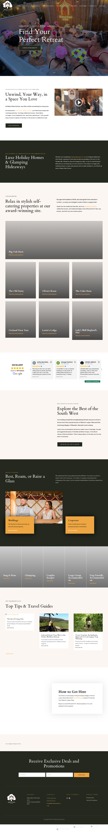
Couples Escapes (51, 576)
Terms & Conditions (91, 800)
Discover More (14, 125)
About (25, 6)
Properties (35, 6)
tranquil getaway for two (78, 157)
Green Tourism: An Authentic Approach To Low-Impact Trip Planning (86, 637)
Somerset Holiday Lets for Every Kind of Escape (39, 26)
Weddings (73, 6)
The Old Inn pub (78, 698)
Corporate (93, 6)
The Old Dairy (16, 291)
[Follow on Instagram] (69, 798)
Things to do (61, 6)
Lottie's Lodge (49, 330)
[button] (101, 369)
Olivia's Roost (49, 291)
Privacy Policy (90, 797)
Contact (102, 6)
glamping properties (90, 206)
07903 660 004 (51, 798)
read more (10, 628)
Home (19, 6)
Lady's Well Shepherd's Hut (86, 331)
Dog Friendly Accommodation (97, 578)
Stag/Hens (83, 6)
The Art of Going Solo (15, 619)
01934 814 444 (51, 801)
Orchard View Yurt (19, 330)
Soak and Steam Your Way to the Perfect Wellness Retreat (53, 636)
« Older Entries (9, 653)
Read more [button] (35, 377)
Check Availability (30, 48)
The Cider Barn (83, 291)
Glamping (30, 575)
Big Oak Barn (16, 251)
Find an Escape (47, 6)
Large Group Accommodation (75, 578)
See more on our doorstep (69, 444)
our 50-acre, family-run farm (23, 110)
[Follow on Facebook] (67, 798)
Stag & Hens (9, 575)
